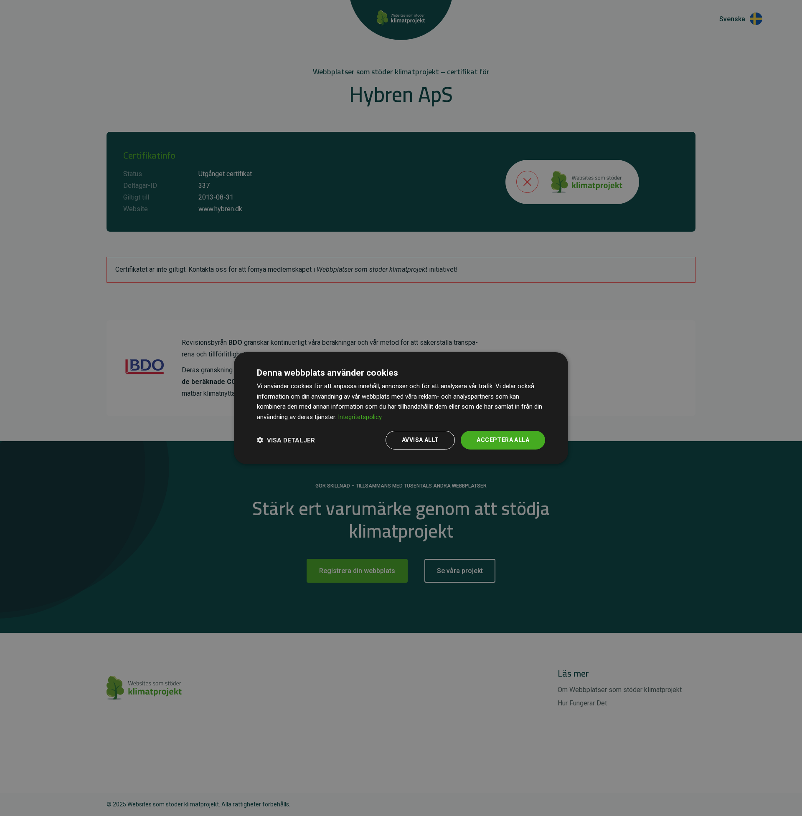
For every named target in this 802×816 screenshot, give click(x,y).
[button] (286, 440)
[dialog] (401, 408)
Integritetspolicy (360, 417)
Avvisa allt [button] (420, 440)
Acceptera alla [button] (503, 440)
